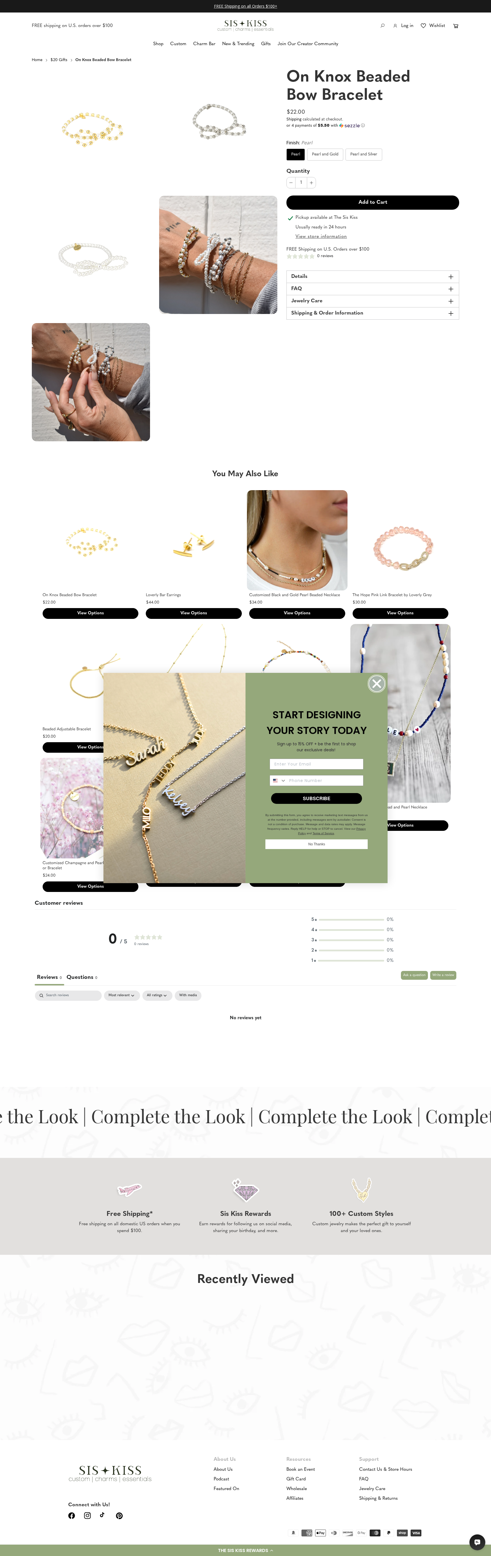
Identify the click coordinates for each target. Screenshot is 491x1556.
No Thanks (316, 844)
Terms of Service (323, 833)
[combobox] (278, 780)
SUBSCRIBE (316, 798)
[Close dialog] (376, 683)
